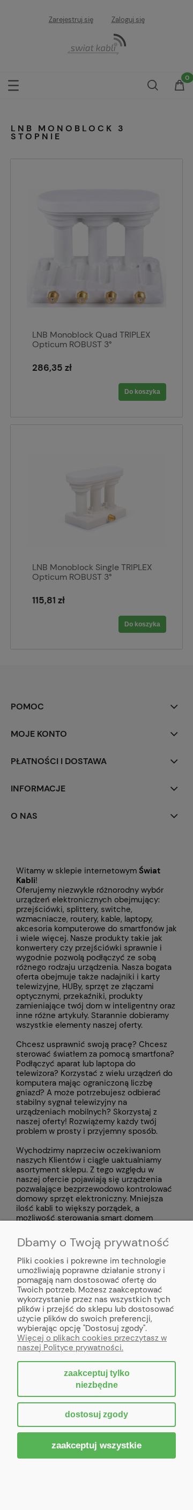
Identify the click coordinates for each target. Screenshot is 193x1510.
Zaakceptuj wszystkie (96, 1445)
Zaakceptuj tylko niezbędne (97, 1379)
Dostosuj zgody (96, 1414)
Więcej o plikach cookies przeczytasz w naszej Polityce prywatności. (92, 1343)
